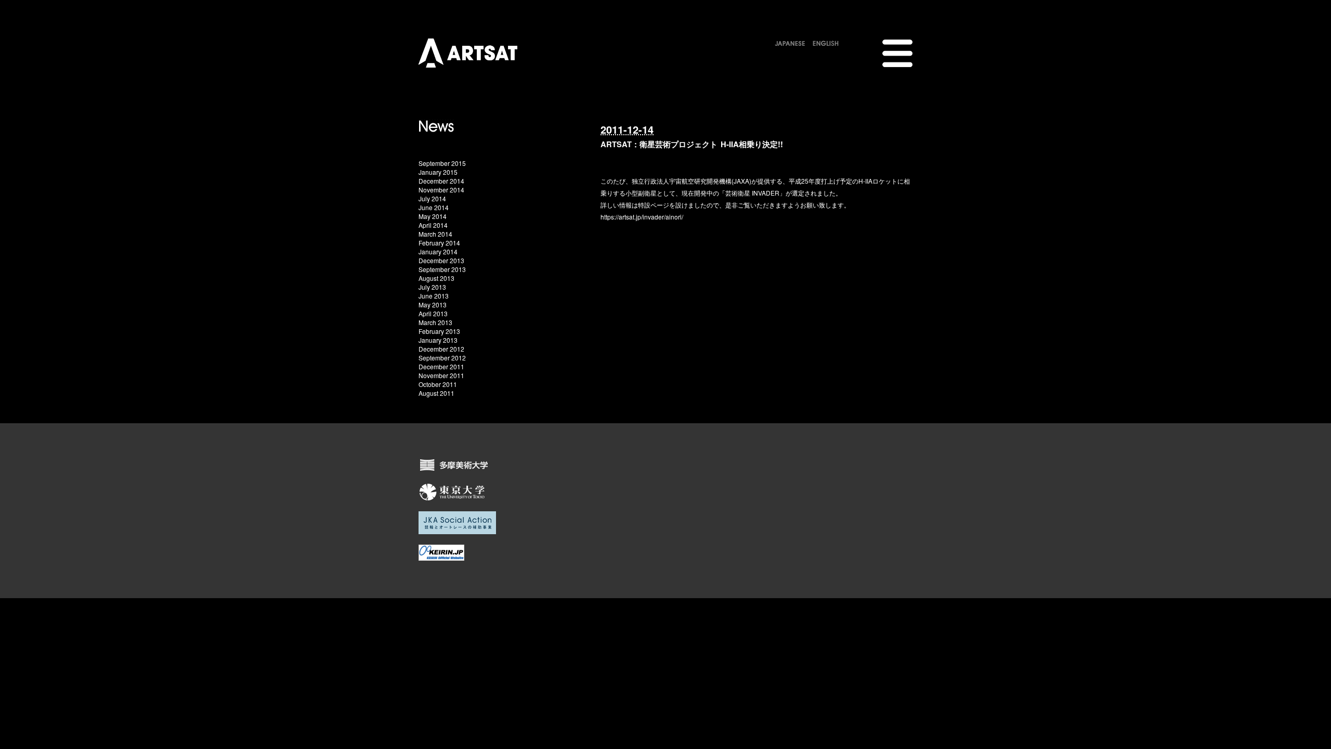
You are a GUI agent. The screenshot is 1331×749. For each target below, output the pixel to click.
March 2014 (435, 233)
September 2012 (442, 357)
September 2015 (442, 163)
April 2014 (433, 225)
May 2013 (433, 304)
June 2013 (434, 295)
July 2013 (432, 286)
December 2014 (441, 180)
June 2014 (434, 207)
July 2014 (432, 198)
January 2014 (438, 251)
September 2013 (442, 269)
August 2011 (436, 393)
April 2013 (433, 313)
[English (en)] (826, 41)
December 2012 (441, 348)
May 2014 (433, 216)
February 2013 (439, 331)
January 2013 (438, 339)
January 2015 (438, 171)
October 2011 (438, 384)
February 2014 (439, 242)
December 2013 (441, 260)
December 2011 (441, 366)
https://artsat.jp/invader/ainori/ (642, 216)
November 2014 (441, 189)
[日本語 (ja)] (790, 41)
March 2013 (435, 322)
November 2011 (441, 375)
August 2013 (436, 278)
